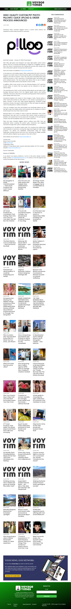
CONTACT (31, 9)
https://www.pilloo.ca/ (14, 148)
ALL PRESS (23, 9)
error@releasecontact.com (19, 157)
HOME (6, 9)
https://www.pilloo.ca (26, 70)
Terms (9, 604)
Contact (34, 604)
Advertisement (27, 604)
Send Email (10, 143)
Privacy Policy (16, 605)
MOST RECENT (14, 9)
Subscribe (46, 596)
